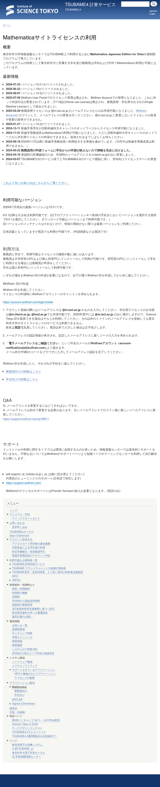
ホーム (7, 25)
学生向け (19, 695)
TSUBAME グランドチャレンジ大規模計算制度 (39, 568)
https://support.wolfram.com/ (23, 483)
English (152, 13)
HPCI (15, 576)
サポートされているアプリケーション (33, 670)
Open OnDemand (19, 535)
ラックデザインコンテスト (27, 728)
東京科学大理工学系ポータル (28, 752)
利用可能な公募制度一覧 (23, 560)
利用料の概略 (19, 592)
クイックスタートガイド (26, 518)
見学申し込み (19, 527)
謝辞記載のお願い (22, 616)
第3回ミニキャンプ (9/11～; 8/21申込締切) (36, 720)
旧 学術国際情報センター (26, 756)
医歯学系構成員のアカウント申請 (31, 555)
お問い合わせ (17, 523)
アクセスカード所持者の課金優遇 (31, 543)
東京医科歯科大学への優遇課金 (30, 612)
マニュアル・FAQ (20, 514)
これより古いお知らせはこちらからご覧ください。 (36, 183)
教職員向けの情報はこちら (23, 371)
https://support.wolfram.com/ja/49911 (26, 419)
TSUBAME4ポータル (22, 531)
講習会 (13, 708)
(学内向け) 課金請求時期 (26, 600)
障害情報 (17, 641)
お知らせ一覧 (19, 625)
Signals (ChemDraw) (23, 703)
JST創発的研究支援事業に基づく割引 (33, 608)
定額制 (16, 596)
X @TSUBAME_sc (22, 748)
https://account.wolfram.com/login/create (28, 302)
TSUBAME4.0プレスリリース (29, 732)
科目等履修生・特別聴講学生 (28, 551)
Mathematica (19, 687)
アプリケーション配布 (22, 683)
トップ (13, 510)
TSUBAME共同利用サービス (28, 564)
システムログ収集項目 (24, 649)
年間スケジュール (22, 637)
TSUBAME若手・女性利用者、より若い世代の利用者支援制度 (47, 572)
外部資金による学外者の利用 (28, 547)
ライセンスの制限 (24, 678)
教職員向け (20, 691)
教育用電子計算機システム (27, 744)
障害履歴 (17, 645)
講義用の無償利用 (22, 604)
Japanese (153, 11)
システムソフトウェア (24, 665)
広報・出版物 (17, 712)
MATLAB (17, 699)
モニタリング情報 (22, 633)
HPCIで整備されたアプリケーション (35, 673)
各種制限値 (18, 629)
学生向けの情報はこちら (22, 379)
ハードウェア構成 (22, 662)
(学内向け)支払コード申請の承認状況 (33, 653)
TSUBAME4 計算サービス (90, 4)
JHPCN (16, 580)
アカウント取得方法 (21, 539)
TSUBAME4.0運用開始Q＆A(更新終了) (34, 736)
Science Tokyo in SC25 (25, 724)
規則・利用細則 (21, 588)
